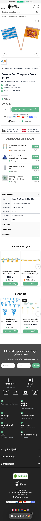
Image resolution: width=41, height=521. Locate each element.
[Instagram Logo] (15, 392)
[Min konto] (28, 6)
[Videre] (36, 54)
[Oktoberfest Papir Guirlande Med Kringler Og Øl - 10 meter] (30, 260)
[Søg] (37, 12)
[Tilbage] (5, 54)
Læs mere (4, 95)
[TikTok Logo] (35, 392)
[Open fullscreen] (20, 38)
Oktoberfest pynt (17, 215)
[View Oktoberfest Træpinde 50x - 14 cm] (4, 62)
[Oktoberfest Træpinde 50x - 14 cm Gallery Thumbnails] (4, 62)
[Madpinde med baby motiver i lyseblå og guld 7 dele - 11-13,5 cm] (30, 307)
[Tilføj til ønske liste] (37, 21)
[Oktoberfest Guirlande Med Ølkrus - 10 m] (10, 260)
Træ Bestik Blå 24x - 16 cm (17, 147)
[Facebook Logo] (6, 392)
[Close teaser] (32, 513)
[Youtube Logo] (25, 392)
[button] (20, 449)
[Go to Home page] (13, 6)
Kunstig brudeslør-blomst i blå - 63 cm (16, 178)
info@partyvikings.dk (20, 497)
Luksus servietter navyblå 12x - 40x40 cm (18, 157)
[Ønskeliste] (33, 6)
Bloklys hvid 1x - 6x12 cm (17, 167)
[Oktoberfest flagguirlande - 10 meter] (10, 307)
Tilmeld (36, 366)
